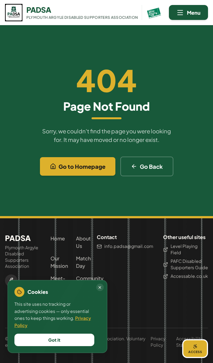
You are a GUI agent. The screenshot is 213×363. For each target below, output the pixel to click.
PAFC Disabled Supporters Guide (189, 264)
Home (55, 238)
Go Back (151, 166)
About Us (81, 242)
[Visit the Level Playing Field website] (152, 12)
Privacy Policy (158, 342)
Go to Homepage (82, 166)
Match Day (81, 262)
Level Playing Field (184, 249)
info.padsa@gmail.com (128, 246)
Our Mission (55, 262)
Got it (54, 340)
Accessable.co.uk (189, 276)
